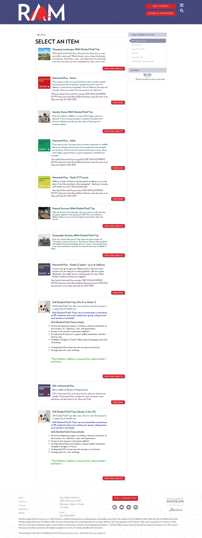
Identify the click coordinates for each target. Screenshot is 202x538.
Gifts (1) (135, 53)
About (21, 498)
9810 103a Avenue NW (70, 500)
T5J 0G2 (64, 507)
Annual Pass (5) (137, 57)
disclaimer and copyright (69, 533)
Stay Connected (125, 498)
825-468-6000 (67, 515)
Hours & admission (160, 13)
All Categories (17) (138, 41)
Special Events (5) (138, 49)
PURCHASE (118, 103)
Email (62, 512)
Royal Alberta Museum (70, 497)
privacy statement (98, 533)
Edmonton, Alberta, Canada (72, 504)
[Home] (42, 2)
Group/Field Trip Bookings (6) (143, 61)
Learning (22, 505)
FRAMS (21, 513)
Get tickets (161, 6)
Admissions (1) (137, 45)
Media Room (23, 509)
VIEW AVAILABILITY (113, 68)
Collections (23, 501)
